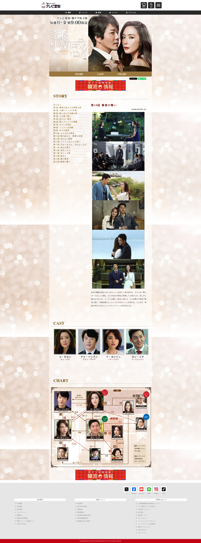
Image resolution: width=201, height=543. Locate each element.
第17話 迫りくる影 (62, 153)
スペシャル (132, 12)
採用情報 (19, 509)
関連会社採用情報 (22, 518)
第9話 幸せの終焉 (61, 130)
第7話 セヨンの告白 (62, 124)
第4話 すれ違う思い (62, 116)
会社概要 (19, 503)
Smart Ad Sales (21, 524)
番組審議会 (80, 512)
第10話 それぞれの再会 (64, 133)
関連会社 (19, 515)
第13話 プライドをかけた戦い (67, 142)
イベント (115, 12)
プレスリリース (21, 512)
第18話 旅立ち (60, 156)
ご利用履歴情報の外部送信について (149, 503)
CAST (100, 74)
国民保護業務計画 (82, 518)
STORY (79, 74)
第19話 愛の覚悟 (61, 159)
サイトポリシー (142, 518)
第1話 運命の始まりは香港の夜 (67, 107)
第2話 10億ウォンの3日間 (65, 110)
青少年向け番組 (82, 506)
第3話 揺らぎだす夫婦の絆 (65, 113)
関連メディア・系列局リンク (25, 521)
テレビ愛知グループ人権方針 (146, 506)
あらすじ (57, 105)
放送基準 (80, 503)
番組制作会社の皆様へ (84, 521)
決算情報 (19, 506)
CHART (121, 74)
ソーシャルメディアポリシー (146, 521)
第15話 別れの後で (62, 147)
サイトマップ (142, 533)
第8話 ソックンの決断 (63, 127)
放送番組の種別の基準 (84, 515)
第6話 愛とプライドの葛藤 (65, 122)
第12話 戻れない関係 (63, 139)
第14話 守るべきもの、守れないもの (70, 144)
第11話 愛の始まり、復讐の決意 (68, 136)
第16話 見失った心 (62, 150)
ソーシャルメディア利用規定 (146, 524)
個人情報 (140, 512)
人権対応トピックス (144, 509)
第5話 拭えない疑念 (62, 119)
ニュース (84, 12)
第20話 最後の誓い (62, 162)
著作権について (142, 515)
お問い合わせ (142, 530)
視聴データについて (144, 527)
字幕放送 (80, 509)
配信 (99, 12)
